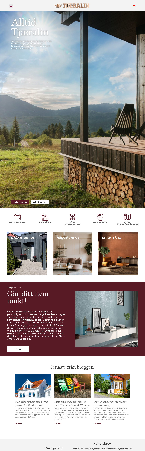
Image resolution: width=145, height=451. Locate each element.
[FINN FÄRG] (45, 217)
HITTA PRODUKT (17, 222)
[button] (11, 6)
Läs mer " (18, 423)
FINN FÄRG (45, 222)
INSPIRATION (100, 222)
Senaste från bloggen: (72, 367)
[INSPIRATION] (100, 217)
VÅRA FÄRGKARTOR (72, 223)
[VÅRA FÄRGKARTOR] (72, 217)
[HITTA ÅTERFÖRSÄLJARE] (127, 217)
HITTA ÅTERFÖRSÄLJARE (128, 223)
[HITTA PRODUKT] (17, 217)
